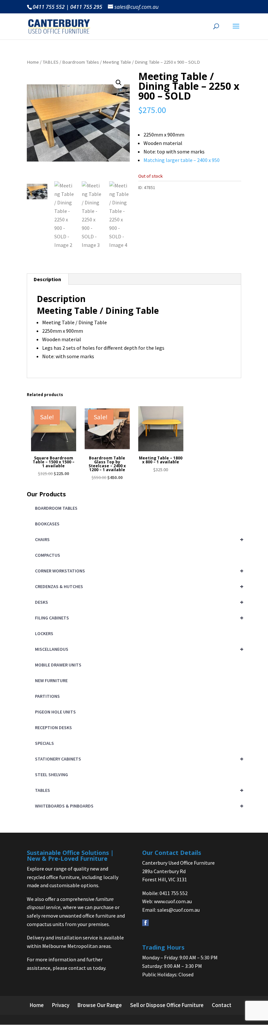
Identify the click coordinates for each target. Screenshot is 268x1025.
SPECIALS (44, 743)
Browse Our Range (99, 1005)
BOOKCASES (47, 524)
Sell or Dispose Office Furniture (167, 1005)
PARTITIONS (47, 696)
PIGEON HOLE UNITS (55, 712)
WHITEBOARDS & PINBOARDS (138, 806)
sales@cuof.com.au (178, 909)
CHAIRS (138, 539)
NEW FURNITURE (51, 680)
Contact (221, 1005)
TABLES (50, 62)
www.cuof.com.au (173, 901)
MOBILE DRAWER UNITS (58, 665)
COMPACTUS (47, 555)
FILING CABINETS (138, 618)
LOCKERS (44, 633)
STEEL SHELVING (51, 774)
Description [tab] (47, 279)
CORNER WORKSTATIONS (138, 571)
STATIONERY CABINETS (138, 759)
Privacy (60, 1005)
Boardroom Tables (80, 62)
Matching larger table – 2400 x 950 (181, 160)
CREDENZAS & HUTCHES (138, 586)
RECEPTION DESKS (53, 727)
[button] (119, 82)
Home (33, 62)
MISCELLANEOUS (138, 649)
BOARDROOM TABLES (56, 508)
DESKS (138, 602)
